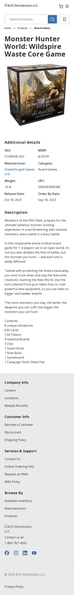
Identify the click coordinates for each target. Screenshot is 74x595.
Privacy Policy (14, 587)
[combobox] (31, 19)
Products (23, 28)
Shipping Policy (15, 440)
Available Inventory (18, 501)
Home (8, 28)
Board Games (42, 28)
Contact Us (12, 459)
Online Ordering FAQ (19, 466)
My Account (13, 432)
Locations (11, 398)
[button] (64, 19)
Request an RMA (16, 474)
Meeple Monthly (16, 406)
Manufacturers (15, 508)
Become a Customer (19, 425)
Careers (10, 390)
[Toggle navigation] (67, 6)
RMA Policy (12, 482)
